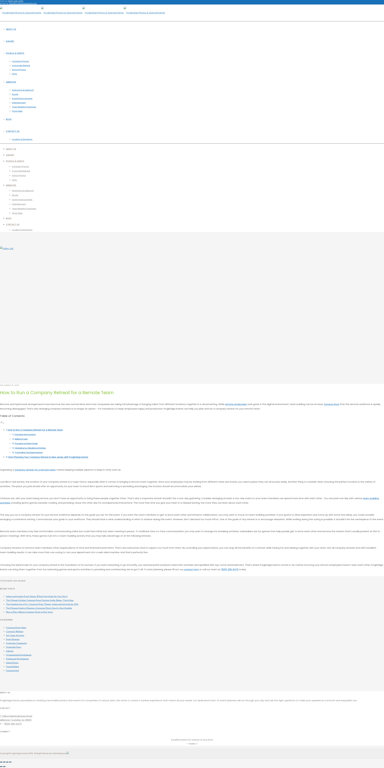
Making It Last (21, 439)
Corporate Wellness (14, 631)
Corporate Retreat (21, 65)
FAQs (14, 73)
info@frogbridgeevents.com (23, 3)
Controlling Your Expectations (29, 452)
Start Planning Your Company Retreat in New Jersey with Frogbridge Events (48, 457)
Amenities (11, 82)
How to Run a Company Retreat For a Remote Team (35, 430)
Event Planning (13, 639)
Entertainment (19, 102)
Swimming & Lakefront (23, 90)
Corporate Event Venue (16, 627)
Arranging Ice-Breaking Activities (30, 448)
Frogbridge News (13, 647)
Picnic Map (17, 111)
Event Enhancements (22, 98)
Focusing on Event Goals (26, 443)
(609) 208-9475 (229, 569)
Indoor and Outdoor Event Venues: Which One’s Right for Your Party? (37, 596)
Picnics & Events (15, 53)
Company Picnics (20, 61)
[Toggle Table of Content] (2, 423)
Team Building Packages (24, 106)
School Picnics (19, 69)
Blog (9, 119)
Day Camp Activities (15, 635)
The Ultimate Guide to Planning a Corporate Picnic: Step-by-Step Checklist (39, 608)
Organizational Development (19, 655)
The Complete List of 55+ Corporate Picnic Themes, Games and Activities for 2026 (42, 604)
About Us (11, 29)
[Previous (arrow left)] (1, 766)
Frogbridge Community (16, 643)
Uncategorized (12, 670)
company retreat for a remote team (35, 469)
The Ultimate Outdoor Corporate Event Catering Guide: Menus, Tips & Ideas (40, 600)
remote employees (236, 404)
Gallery (10, 41)
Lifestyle (9, 651)
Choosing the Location (25, 434)
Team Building (12, 666)
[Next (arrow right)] (4, 766)
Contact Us (13, 131)
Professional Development (17, 658)
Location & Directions (22, 139)
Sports (15, 94)
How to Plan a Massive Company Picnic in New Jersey (29, 612)
